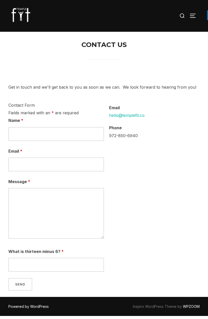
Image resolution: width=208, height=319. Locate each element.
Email (15, 151)
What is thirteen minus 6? (36, 251)
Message (19, 181)
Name (15, 120)
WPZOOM (191, 306)
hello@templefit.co (127, 115)
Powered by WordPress (28, 306)
